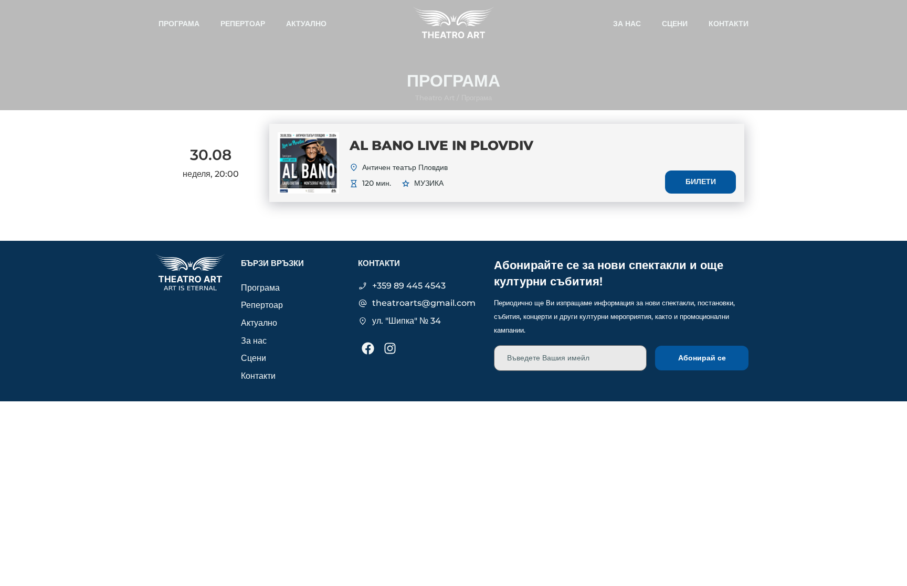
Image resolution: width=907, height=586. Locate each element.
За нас (627, 23)
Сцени (675, 23)
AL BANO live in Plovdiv (441, 145)
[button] (476, 97)
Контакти (728, 23)
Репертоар (242, 23)
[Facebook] (368, 348)
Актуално (306, 23)
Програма (179, 23)
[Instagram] (390, 348)
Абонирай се (702, 358)
